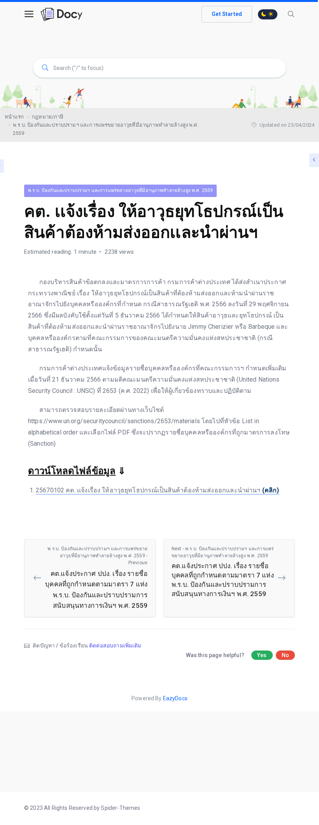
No (285, 655)
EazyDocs (175, 698)
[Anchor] (130, 470)
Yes (261, 655)
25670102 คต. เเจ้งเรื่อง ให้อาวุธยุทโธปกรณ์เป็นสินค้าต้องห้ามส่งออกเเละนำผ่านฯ (157, 490)
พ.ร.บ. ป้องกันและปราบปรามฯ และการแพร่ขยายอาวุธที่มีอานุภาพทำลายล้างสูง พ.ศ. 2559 (120, 190)
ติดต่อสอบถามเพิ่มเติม (115, 645)
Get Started (227, 14)
